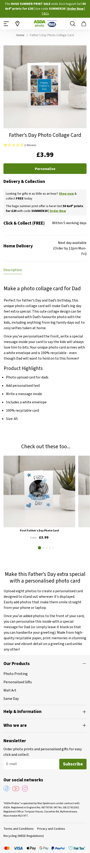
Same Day (11, 698)
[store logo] (45, 24)
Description (12, 270)
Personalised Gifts (17, 682)
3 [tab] (47, 548)
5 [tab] (53, 548)
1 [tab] (39, 547)
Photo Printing (15, 673)
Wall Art (9, 690)
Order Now (75, 8)
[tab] (12, 270)
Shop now (66, 193)
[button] (45, 145)
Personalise (45, 168)
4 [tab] (50, 548)
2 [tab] (43, 548)
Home (20, 35)
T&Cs (45, 13)
